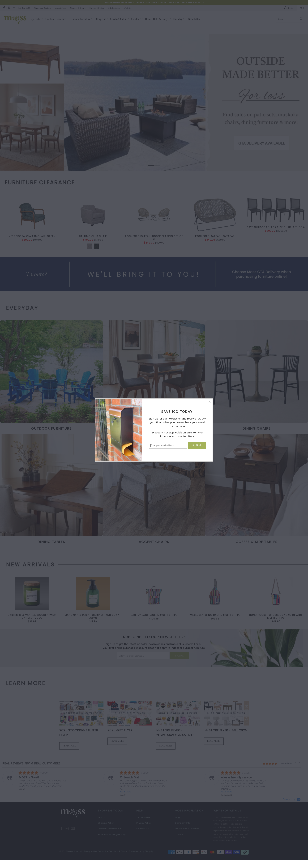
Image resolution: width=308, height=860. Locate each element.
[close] (210, 402)
